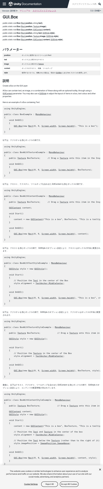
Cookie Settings (31, 484)
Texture (36, 26)
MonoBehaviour (43, 114)
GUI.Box (18, 126)
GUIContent (38, 30)
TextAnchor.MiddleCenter (49, 283)
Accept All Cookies (69, 484)
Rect (23, 23)
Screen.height (66, 126)
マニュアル (25, 11)
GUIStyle (46, 33)
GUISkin (59, 73)
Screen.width (49, 126)
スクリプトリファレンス (44, 11)
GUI (6, 16)
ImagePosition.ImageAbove (54, 443)
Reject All (50, 484)
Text (35, 280)
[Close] (100, 469)
